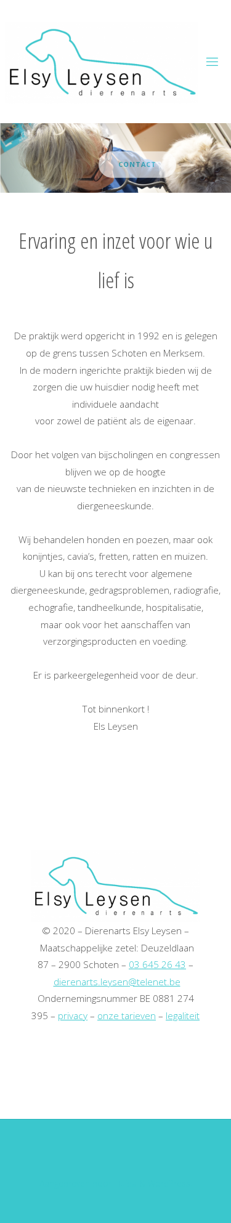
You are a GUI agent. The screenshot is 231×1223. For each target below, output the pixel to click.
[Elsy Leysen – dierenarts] (101, 61)
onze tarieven (126, 1015)
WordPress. (170, 1183)
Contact (124, 163)
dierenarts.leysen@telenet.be (117, 981)
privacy (72, 1015)
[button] (103, 176)
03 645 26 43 (157, 964)
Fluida (124, 1183)
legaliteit (183, 1015)
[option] (115, 158)
